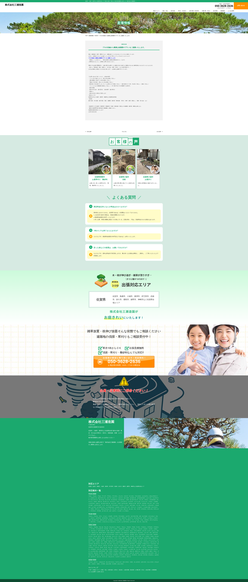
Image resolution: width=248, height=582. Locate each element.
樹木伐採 (173, 11)
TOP (90, 570)
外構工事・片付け (206, 11)
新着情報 (223, 11)
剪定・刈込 (165, 11)
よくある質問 (231, 11)
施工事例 (215, 11)
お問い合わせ (101, 571)
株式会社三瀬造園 (122, 580)
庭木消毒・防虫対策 (194, 11)
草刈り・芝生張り (182, 11)
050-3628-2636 (224, 5)
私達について (156, 11)
